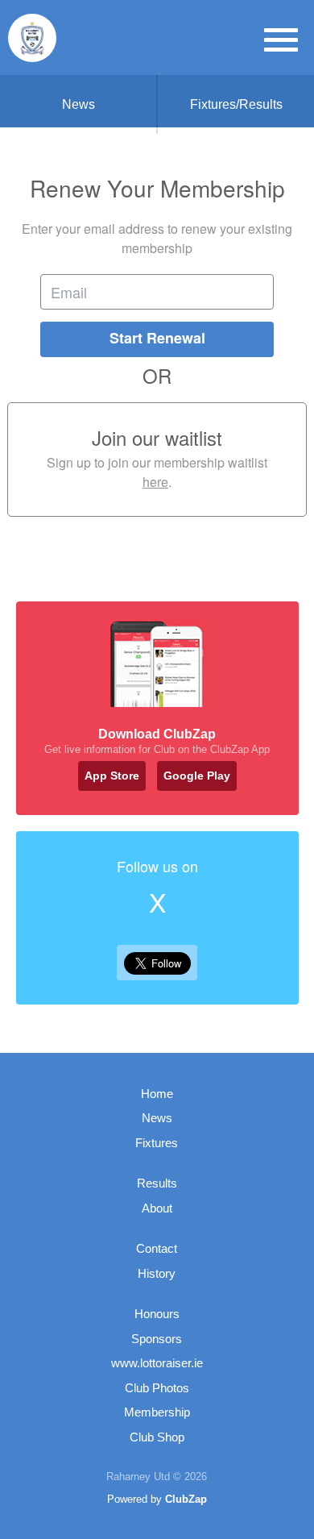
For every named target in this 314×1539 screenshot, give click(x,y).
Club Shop (157, 1437)
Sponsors (156, 1339)
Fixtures (156, 1143)
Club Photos (157, 1388)
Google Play (196, 775)
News (78, 104)
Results (157, 1183)
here (155, 481)
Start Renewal (157, 337)
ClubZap (186, 1499)
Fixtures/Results (236, 104)
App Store (112, 775)
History (157, 1273)
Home (157, 1093)
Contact (156, 1248)
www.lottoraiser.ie (157, 1363)
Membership (157, 1412)
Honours (157, 1314)
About (157, 1208)
